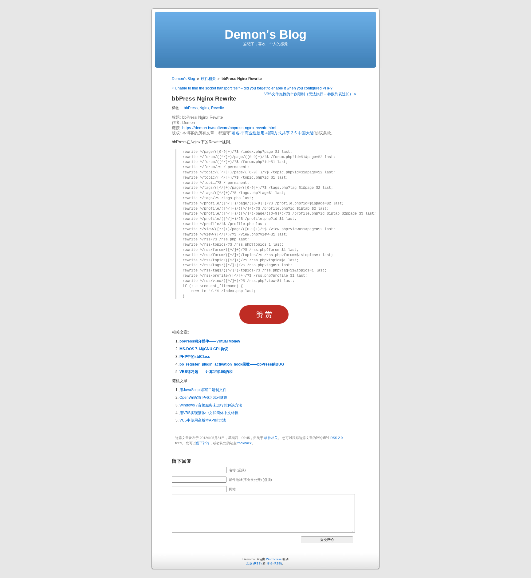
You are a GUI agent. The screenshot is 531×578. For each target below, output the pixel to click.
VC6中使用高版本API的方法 (202, 420)
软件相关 (208, 79)
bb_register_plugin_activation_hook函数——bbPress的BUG (231, 364)
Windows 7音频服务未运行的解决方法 (210, 405)
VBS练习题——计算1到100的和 (206, 372)
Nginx (204, 108)
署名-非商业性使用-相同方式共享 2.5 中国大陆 (272, 133)
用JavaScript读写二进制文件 (202, 390)
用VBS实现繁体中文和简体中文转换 (208, 413)
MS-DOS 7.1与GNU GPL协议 (203, 349)
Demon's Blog (265, 34)
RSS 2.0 (336, 438)
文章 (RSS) (254, 563)
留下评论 (203, 443)
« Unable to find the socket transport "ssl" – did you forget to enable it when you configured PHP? (252, 88)
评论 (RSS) (274, 563)
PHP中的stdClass (194, 356)
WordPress (273, 559)
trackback (244, 443)
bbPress (191, 108)
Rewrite (217, 108)
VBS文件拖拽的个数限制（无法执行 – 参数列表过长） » (310, 94)
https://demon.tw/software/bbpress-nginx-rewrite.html (229, 128)
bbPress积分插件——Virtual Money (209, 341)
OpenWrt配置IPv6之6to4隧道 (203, 397)
